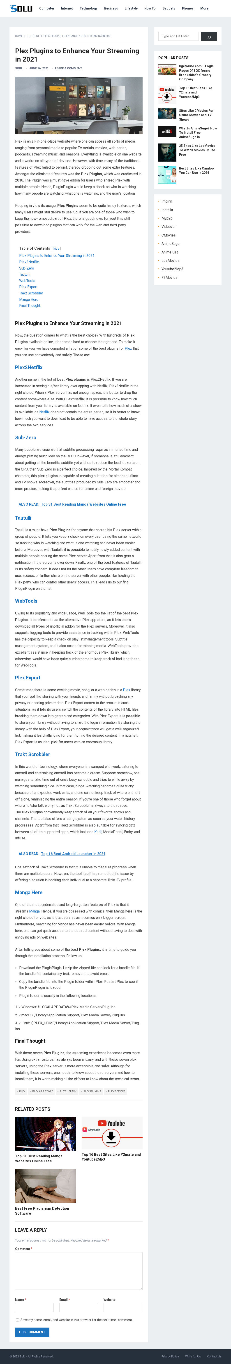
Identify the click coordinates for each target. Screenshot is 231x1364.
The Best (33, 36)
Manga (34, 911)
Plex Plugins (92, 1091)
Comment (23, 1249)
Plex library (68, 1091)
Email (64, 1300)
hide (56, 248)
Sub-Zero (25, 437)
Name (20, 1300)
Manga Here (29, 892)
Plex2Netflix (28, 367)
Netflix (44, 412)
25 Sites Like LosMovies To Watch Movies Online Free (197, 150)
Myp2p (167, 218)
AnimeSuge (171, 243)
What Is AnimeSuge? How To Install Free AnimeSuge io (198, 133)
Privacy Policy (170, 1356)
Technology (88, 8)
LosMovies (171, 260)
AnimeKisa (170, 252)
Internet (67, 8)
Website (110, 1300)
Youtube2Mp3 (172, 269)
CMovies (169, 235)
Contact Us (214, 1356)
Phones (188, 8)
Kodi (98, 832)
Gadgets (168, 8)
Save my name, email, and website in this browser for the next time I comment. (77, 1320)
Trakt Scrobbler (32, 754)
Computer (46, 8)
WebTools (26, 601)
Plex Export (28, 678)
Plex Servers (116, 1091)
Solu (22, 1356)
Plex (128, 348)
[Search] (209, 36)
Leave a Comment (68, 68)
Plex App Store (42, 1091)
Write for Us (193, 1356)
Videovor (169, 227)
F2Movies (170, 277)
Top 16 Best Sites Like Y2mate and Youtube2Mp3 (195, 92)
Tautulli (23, 518)
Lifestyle (131, 8)
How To (150, 8)
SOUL (19, 68)
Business (111, 8)
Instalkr (167, 210)
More (204, 8)
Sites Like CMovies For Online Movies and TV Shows (196, 115)
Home (19, 36)
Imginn (167, 201)
